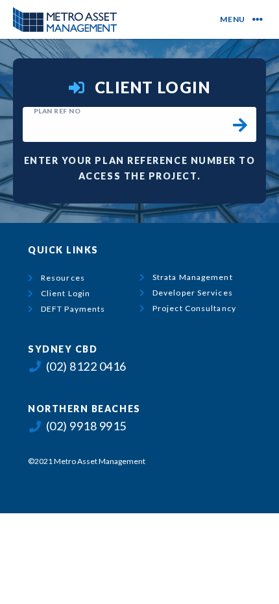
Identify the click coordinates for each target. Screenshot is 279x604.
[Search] (240, 124)
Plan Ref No (57, 111)
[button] (252, 19)
